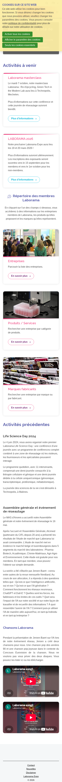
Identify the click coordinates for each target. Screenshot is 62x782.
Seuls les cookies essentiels (20, 45)
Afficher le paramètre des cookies (22, 39)
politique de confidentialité (22, 23)
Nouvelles (31, 769)
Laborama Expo (31, 776)
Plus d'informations (22, 118)
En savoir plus (19, 276)
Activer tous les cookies (17, 34)
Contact (31, 765)
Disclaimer (31, 772)
